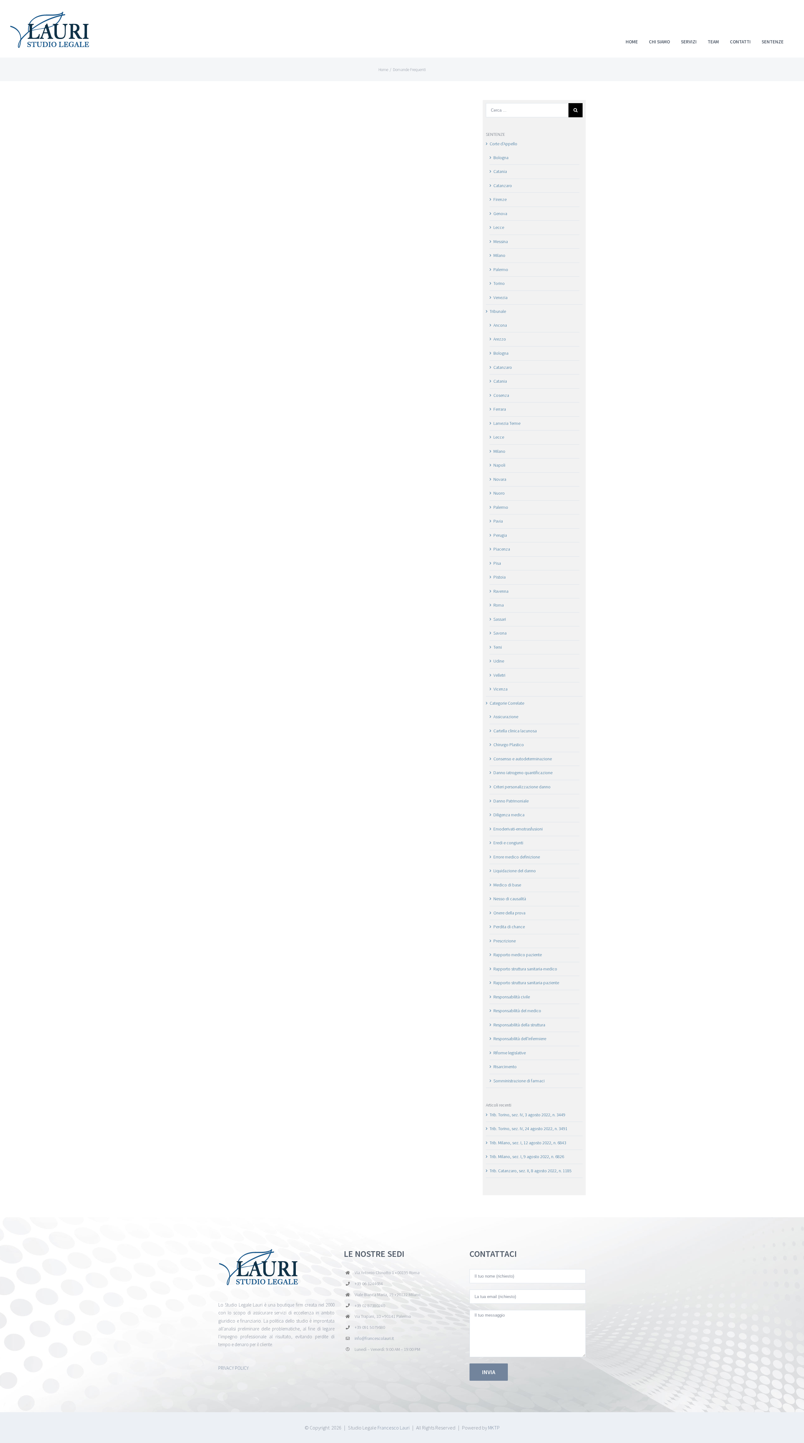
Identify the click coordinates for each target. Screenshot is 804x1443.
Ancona (500, 325)
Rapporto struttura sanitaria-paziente (526, 982)
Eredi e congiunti (508, 843)
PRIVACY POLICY (233, 1368)
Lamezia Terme (506, 423)
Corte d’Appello (503, 144)
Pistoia (499, 577)
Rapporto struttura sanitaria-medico (525, 969)
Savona (500, 633)
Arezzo (499, 339)
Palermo (500, 269)
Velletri (499, 675)
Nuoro (499, 493)
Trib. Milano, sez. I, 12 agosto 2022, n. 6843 (528, 1143)
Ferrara (499, 409)
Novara (499, 479)
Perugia (500, 535)
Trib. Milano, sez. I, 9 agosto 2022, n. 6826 (527, 1156)
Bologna (500, 157)
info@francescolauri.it (374, 1338)
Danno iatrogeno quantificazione (522, 772)
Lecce (498, 227)
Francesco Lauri (394, 1427)
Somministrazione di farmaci (519, 1081)
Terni (497, 647)
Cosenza (501, 395)
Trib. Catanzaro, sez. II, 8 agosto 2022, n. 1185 (531, 1171)
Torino (499, 283)
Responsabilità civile (511, 997)
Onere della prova (509, 913)
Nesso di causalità (509, 899)
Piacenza (501, 549)
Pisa (497, 563)
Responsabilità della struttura (519, 1025)
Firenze (500, 199)
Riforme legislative (509, 1053)
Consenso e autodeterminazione (522, 759)
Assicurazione (505, 716)
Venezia (500, 297)
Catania (500, 171)
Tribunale (498, 311)
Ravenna (500, 591)
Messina (500, 241)
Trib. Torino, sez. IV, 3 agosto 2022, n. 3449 (527, 1115)
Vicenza (500, 689)
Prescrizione (504, 941)
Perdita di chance (509, 927)
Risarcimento (505, 1066)
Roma (498, 605)
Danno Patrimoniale (511, 801)
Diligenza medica (508, 815)
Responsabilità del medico (517, 1010)
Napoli (499, 465)
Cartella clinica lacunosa (515, 731)
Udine (498, 661)
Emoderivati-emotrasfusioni (518, 829)
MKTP (494, 1427)
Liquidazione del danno (514, 871)
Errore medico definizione (516, 857)
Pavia (498, 521)
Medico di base (507, 885)
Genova (500, 213)
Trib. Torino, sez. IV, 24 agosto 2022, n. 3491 (529, 1128)
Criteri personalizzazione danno (522, 787)
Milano (499, 255)
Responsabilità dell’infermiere (519, 1038)
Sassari (499, 619)
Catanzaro (502, 185)
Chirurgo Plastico (508, 744)
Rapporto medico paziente (517, 954)
